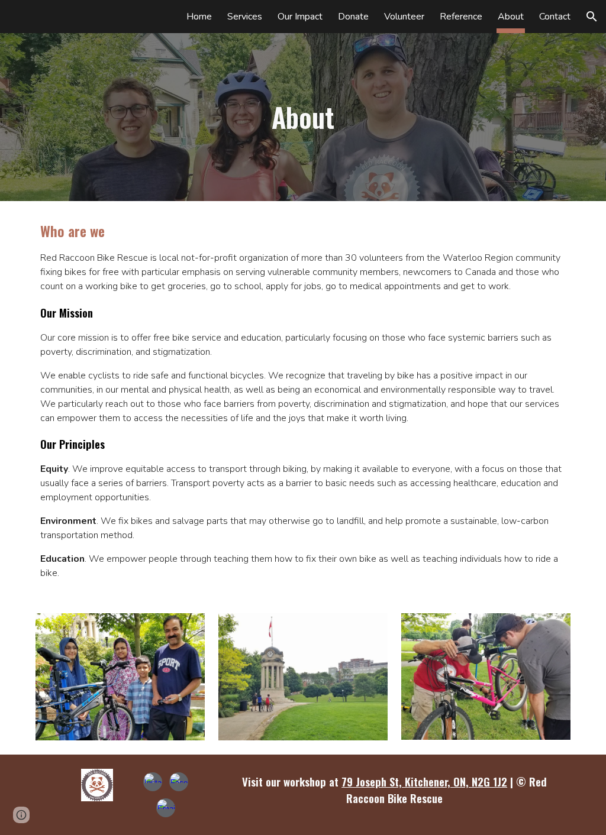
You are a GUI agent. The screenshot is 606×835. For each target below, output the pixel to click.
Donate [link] (353, 16)
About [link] (511, 16)
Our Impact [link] (300, 16)
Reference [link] (461, 16)
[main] (303, 117)
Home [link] (199, 16)
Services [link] (244, 16)
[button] (592, 16)
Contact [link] (554, 16)
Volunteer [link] (404, 16)
